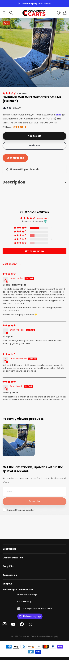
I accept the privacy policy (21, 509)
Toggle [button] (65, 182)
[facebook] (22, 624)
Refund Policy (24, 601)
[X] (30, 624)
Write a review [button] (34, 251)
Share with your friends (24, 169)
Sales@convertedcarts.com (37, 608)
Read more (19, 126)
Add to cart (34, 135)
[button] (10, 93)
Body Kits (8, 566)
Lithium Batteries (13, 557)
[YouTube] (13, 624)
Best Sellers (9, 548)
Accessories (10, 575)
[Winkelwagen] (64, 13)
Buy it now (34, 145)
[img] (9, 273)
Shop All (7, 583)
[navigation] (26, 81)
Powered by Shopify (47, 636)
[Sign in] (58, 13)
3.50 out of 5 (43, 218)
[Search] (11, 12)
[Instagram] (4, 624)
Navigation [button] (4, 12)
